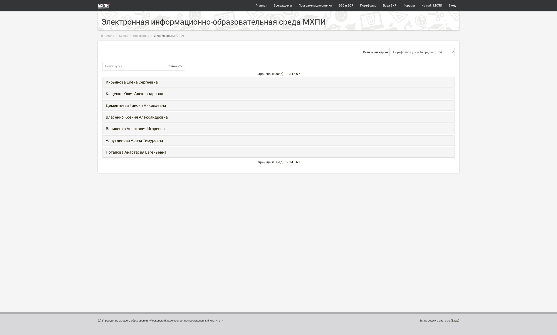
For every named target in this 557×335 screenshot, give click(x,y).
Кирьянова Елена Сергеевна (132, 82)
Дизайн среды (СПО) (169, 36)
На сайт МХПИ (431, 5)
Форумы (409, 5)
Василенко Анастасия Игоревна (135, 128)
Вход (452, 5)
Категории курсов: (376, 52)
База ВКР (389, 5)
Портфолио (368, 5)
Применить (174, 66)
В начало (107, 36)
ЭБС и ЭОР (346, 5)
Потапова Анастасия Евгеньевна (136, 152)
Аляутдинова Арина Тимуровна (134, 140)
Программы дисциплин (315, 5)
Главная (261, 5)
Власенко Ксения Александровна (137, 117)
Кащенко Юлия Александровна (134, 93)
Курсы (123, 36)
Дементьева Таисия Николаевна (136, 105)
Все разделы (283, 5)
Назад (277, 74)
